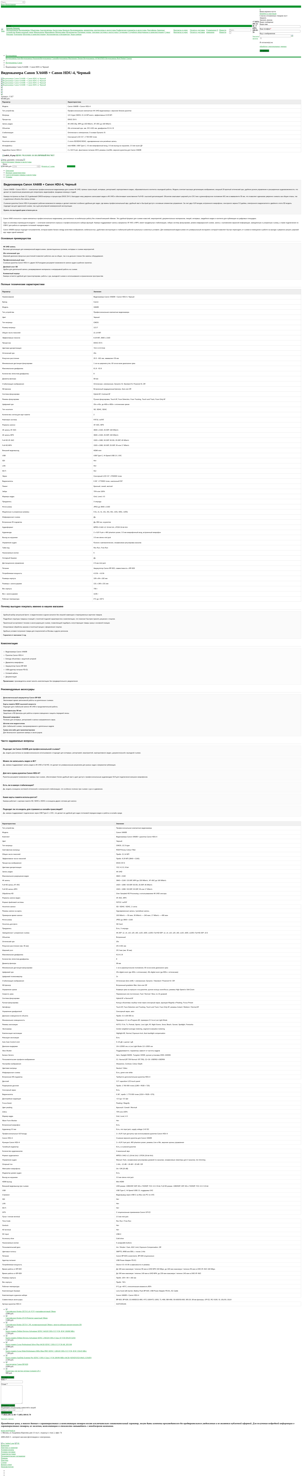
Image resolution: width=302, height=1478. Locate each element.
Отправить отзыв (8, 1405)
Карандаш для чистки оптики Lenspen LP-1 (23, 1371)
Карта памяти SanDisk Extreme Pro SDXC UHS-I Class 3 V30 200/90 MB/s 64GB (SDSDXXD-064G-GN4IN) (49, 1358)
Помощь (4, 1458)
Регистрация (10, 4)
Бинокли (66, 30)
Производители (7, 1467)
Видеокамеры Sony (13, 58)
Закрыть (263, 18)
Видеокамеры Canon (48, 58)
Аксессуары (57, 30)
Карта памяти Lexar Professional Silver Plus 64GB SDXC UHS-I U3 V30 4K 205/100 (39, 1344)
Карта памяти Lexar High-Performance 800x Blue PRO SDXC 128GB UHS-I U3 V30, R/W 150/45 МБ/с (46, 1351)
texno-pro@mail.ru (8, 1431)
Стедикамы (123, 32)
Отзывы (9, 177)
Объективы (35, 30)
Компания (5, 1445)
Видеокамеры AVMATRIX (94, 58)
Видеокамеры (24, 30)
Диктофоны (152, 30)
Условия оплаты (7, 1450)
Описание (10, 171)
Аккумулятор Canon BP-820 (17, 1364)
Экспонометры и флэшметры (58, 34)
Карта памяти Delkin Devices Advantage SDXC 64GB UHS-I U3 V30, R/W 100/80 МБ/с (40, 1331)
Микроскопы (39, 32)
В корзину (71, 166)
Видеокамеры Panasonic (30, 58)
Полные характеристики (15, 173)
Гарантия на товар (8, 1454)
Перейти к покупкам (268, 14)
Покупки (4, 1460)
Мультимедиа (71, 32)
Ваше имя (264, 24)
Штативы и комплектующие (34, 34)
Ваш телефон (265, 29)
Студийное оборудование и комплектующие (146, 32)
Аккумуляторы (46, 30)
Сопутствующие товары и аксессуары (16, 162)
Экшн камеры (76, 34)
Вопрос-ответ (6, 1465)
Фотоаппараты (12, 30)
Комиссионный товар (24, 32)
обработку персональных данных (273, 46)
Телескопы (18, 34)
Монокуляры (60, 32)
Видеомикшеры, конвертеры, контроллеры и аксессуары (93, 30)
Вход (3, 4)
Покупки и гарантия (9, 1448)
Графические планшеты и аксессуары (131, 30)
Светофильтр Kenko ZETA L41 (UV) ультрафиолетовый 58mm (31, 1311)
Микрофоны (50, 32)
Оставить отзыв (7, 1377)
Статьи (4, 1462)
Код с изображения (267, 33)
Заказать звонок (255, 38)
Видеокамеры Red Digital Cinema (118, 58)
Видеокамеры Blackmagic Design (70, 58)
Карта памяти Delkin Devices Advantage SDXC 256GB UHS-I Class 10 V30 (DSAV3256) (41, 1338)
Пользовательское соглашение (13, 1456)
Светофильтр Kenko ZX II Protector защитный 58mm (27, 1318)
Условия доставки (8, 1452)
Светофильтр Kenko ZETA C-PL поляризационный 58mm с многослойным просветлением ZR (44, 1325)
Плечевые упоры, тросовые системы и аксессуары (97, 32)
